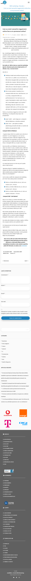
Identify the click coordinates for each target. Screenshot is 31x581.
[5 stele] (10, 34)
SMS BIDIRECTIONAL (8, 441)
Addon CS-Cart (7, 494)
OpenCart (6, 489)
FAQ (5, 545)
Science (4, 356)
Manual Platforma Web (9, 521)
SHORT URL (6, 459)
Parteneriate (5, 354)
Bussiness (4, 341)
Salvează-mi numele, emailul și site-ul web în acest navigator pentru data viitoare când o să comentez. (14, 312)
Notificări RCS (7, 439)
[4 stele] (8, 34)
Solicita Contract (8, 517)
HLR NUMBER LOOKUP (8, 448)
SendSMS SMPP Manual (9, 526)
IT (14, 253)
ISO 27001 (6, 550)
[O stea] (3, 34)
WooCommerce (7, 482)
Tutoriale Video (7, 533)
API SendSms (7, 524)
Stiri (3, 359)
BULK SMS (6, 446)
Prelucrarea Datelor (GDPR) (10, 557)
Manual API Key (7, 530)
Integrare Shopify (8, 491)
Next (26, 260)
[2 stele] (5, 34)
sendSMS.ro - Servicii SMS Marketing (15, 573)
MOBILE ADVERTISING (8, 450)
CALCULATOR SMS (7, 528)
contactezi (24, 245)
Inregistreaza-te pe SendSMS (10, 515)
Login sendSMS (7, 512)
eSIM (5, 464)
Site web (3, 301)
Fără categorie (5, 343)
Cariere (6, 552)
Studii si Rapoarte (6, 362)
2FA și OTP (6, 443)
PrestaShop (6, 485)
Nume (3, 285)
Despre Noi (6, 543)
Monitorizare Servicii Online (11, 554)
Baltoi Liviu (6, 253)
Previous (6, 260)
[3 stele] (6, 34)
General (4, 349)
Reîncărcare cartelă (9, 461)
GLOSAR (5, 548)
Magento (6, 487)
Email (3, 293)
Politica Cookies (8, 559)
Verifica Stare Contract (9, 519)
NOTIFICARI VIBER (8, 452)
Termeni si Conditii (8, 561)
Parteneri (6, 480)
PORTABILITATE (7, 455)
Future (12, 253)
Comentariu (4, 275)
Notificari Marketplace (9, 496)
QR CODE (6, 457)
